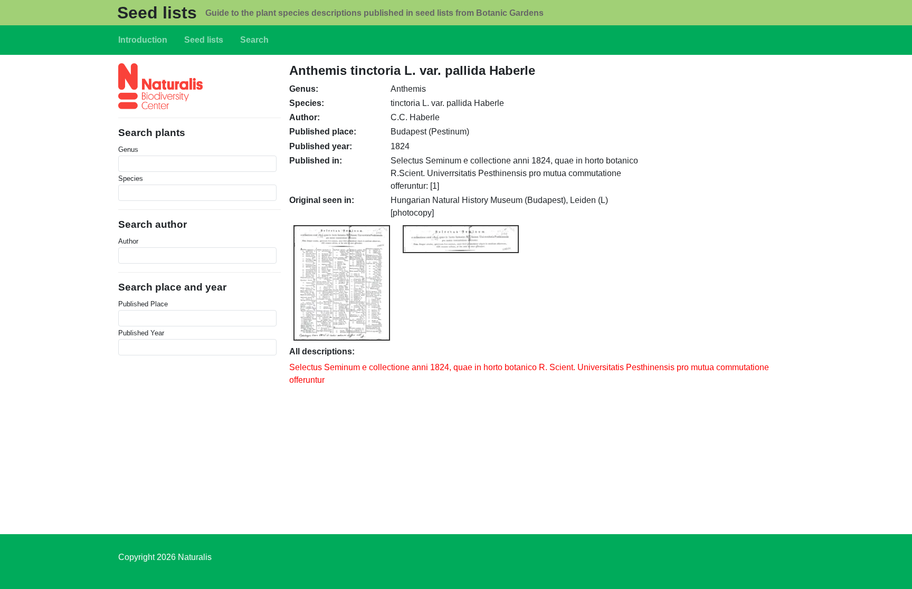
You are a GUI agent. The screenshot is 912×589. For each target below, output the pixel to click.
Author (128, 241)
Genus (128, 149)
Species (130, 178)
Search (254, 39)
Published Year (141, 333)
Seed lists (157, 12)
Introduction (142, 39)
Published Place (143, 304)
